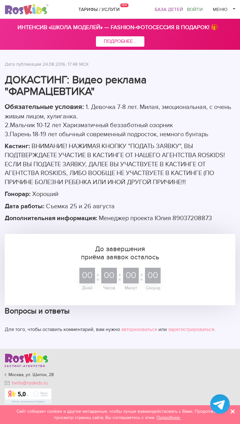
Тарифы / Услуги (99, 9)
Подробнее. (169, 417)
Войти (195, 9)
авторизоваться (139, 329)
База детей (169, 9)
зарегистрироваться (191, 329)
